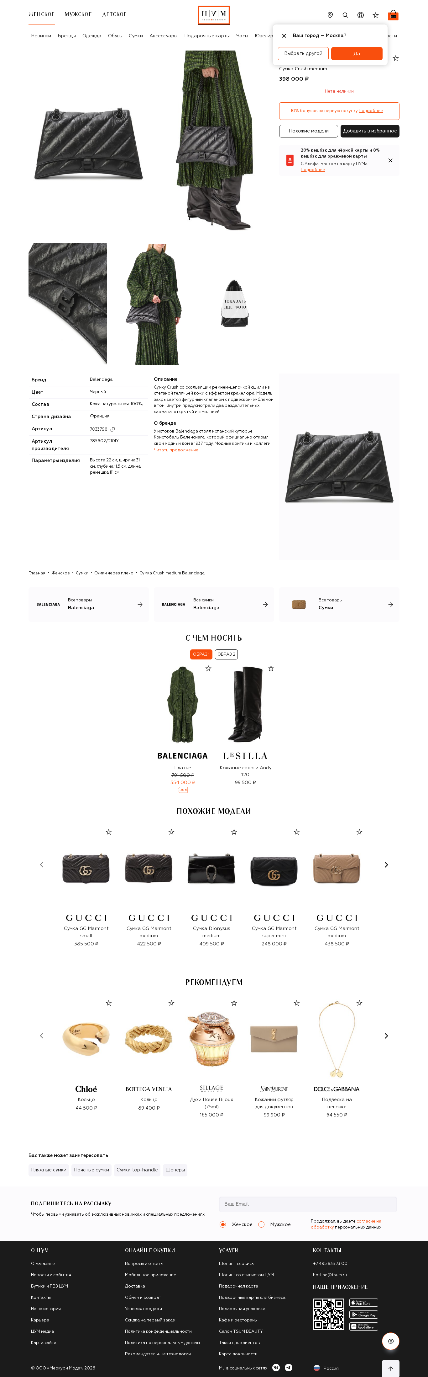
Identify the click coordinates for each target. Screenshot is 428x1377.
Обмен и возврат (143, 1298)
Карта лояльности (238, 1354)
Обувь (115, 36)
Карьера (40, 1320)
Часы (242, 36)
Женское (60, 573)
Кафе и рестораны (238, 1320)
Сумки (136, 36)
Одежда (92, 36)
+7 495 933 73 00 (330, 1264)
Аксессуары (163, 36)
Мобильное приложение (150, 1275)
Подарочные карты (207, 36)
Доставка (135, 1286)
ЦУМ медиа (42, 1332)
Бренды (67, 36)
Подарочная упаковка (242, 1309)
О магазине (43, 1264)
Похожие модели (309, 131)
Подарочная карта (238, 1286)
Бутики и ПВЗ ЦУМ (49, 1286)
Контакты (41, 1298)
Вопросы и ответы (144, 1264)
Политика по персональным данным (162, 1343)
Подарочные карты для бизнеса (252, 1298)
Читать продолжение (176, 450)
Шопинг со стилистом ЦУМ (246, 1275)
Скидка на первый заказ (150, 1320)
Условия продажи (143, 1309)
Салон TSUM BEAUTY (241, 1332)
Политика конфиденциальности (158, 1332)
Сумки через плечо (113, 573)
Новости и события (51, 1275)
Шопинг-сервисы (236, 1264)
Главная (37, 573)
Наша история (46, 1309)
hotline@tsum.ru (330, 1275)
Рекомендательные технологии (158, 1354)
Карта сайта (43, 1343)
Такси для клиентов (239, 1343)
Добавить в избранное (370, 131)
